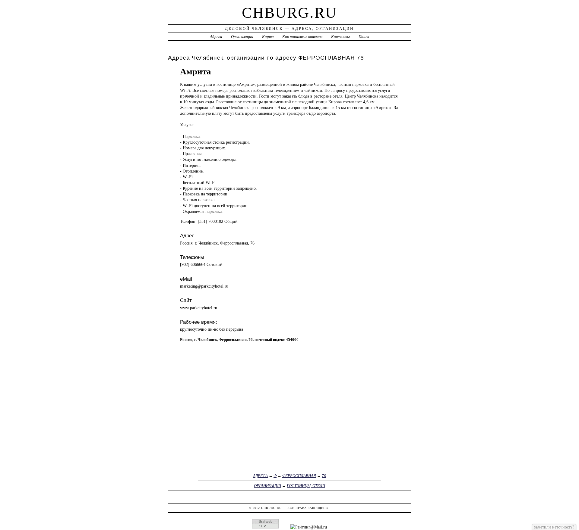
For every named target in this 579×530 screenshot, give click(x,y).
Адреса (216, 36)
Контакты (340, 36)
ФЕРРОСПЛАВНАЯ (299, 475)
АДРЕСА (260, 475)
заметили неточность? (554, 527)
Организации (242, 36)
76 (324, 475)
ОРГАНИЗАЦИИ (267, 485)
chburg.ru (289, 12)
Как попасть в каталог (302, 36)
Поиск (364, 36)
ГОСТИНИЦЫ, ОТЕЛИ (306, 485)
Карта (268, 36)
